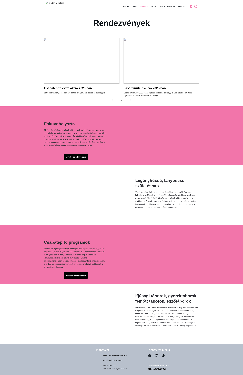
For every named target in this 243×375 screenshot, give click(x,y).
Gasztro (153, 6)
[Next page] (130, 100)
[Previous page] (112, 100)
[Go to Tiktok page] (163, 355)
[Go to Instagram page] (195, 6)
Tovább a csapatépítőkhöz (76, 275)
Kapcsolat (181, 6)
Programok (171, 6)
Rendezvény (144, 6)
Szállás (134, 6)
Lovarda (162, 6)
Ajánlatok (126, 6)
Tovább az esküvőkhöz (76, 157)
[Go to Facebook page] (192, 6)
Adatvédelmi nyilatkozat (158, 365)
